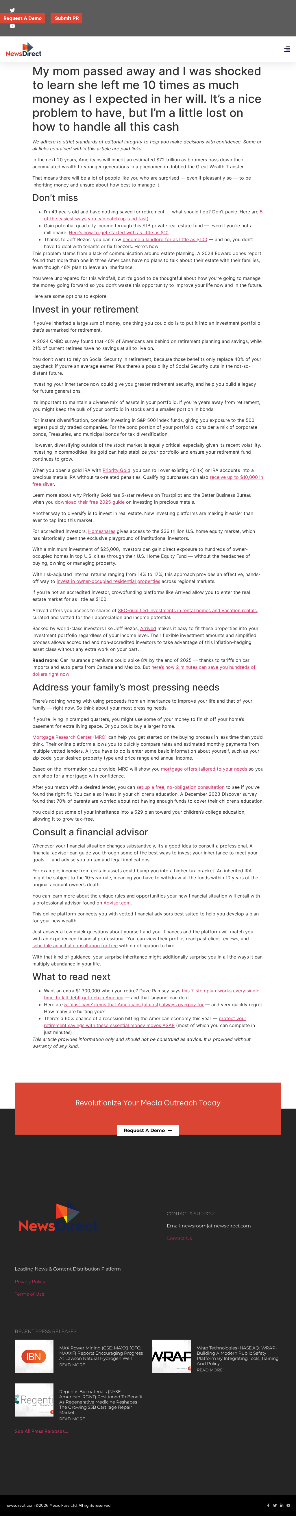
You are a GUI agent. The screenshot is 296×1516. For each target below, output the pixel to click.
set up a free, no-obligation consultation (180, 787)
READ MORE (72, 1364)
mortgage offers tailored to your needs (204, 769)
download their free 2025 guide (90, 502)
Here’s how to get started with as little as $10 (119, 232)
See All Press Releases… (41, 1431)
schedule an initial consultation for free (75, 945)
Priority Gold (116, 470)
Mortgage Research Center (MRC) (69, 737)
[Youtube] (288, 1505)
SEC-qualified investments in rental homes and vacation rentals (187, 610)
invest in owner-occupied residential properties (108, 581)
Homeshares (101, 531)
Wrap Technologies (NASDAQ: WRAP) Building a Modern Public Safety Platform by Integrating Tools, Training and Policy (238, 1355)
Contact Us (179, 1238)
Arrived (148, 628)
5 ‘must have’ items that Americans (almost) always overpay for (134, 1004)
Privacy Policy (30, 1281)
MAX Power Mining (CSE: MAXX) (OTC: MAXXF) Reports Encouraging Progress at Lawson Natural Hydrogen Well (101, 1353)
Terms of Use (30, 1294)
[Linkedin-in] (282, 1505)
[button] (287, 49)
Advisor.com (117, 903)
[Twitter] (275, 1505)
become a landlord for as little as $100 (165, 239)
